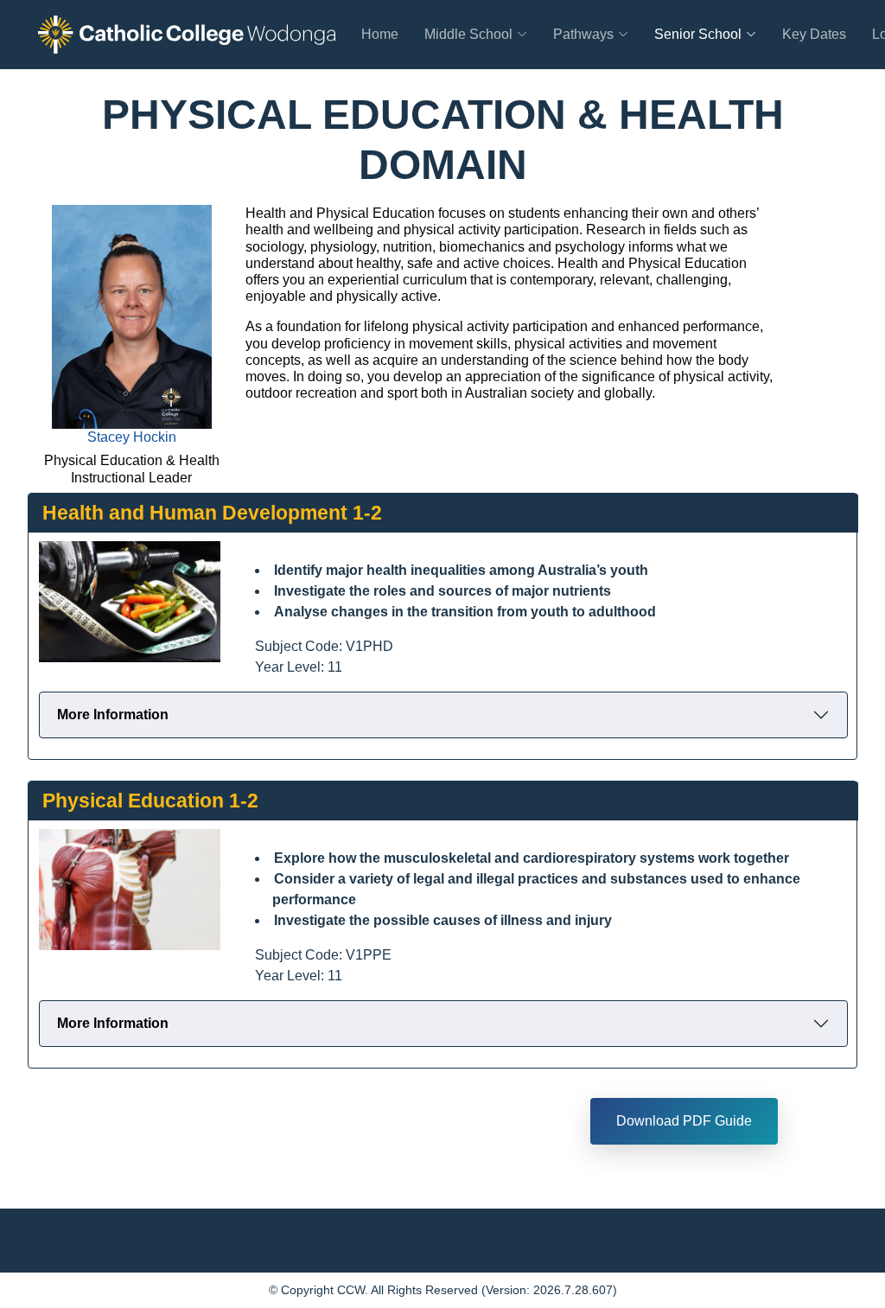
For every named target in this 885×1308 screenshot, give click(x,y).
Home (379, 34)
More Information (113, 714)
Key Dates (814, 34)
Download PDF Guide (684, 1120)
